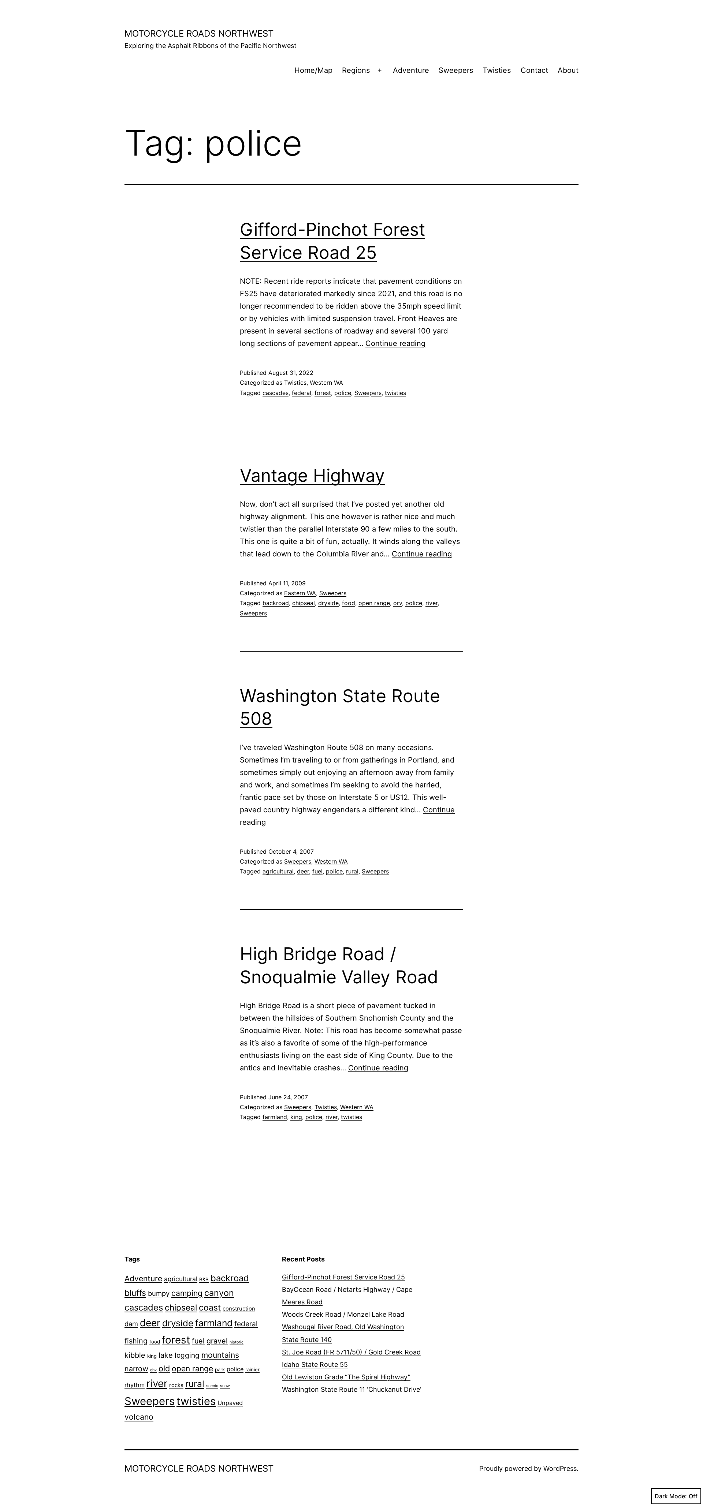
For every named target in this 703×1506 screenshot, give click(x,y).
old (164, 1368)
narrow (136, 1368)
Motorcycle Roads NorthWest (199, 33)
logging (187, 1355)
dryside (328, 603)
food (348, 603)
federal (301, 392)
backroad (276, 603)
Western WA (326, 382)
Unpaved (230, 1402)
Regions (356, 70)
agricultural (278, 871)
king (296, 1117)
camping (186, 1293)
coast (210, 1307)
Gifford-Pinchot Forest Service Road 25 (343, 1277)
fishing (136, 1341)
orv (397, 603)
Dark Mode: (671, 1496)
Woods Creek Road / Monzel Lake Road (343, 1314)
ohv (153, 1370)
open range (374, 603)
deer (303, 871)
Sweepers (456, 70)
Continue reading (395, 343)
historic (236, 1342)
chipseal (303, 603)
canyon (219, 1292)
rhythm (134, 1384)
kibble (134, 1355)
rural (352, 871)
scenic (212, 1385)
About (568, 70)
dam (131, 1324)
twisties (395, 392)
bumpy (159, 1293)
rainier (252, 1369)
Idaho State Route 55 (315, 1364)
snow (225, 1385)
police (342, 392)
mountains (220, 1355)
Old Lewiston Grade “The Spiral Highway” (346, 1377)
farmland (275, 1117)
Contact (534, 70)
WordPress (560, 1468)
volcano (138, 1416)
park (220, 1369)
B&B (204, 1279)
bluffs (135, 1293)
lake (166, 1355)
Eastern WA (300, 593)
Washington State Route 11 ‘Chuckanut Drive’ (351, 1389)
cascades (276, 392)
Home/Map (313, 70)
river (431, 603)
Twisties (497, 70)
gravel (217, 1341)
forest (323, 392)
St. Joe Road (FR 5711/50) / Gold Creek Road (351, 1352)
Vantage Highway (312, 475)
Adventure (411, 70)
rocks (176, 1385)
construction (239, 1308)
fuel (317, 871)
